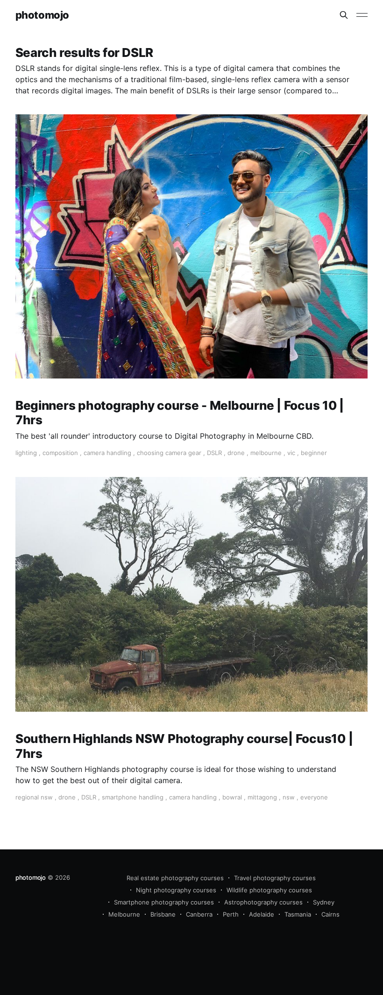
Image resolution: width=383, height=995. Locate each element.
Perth (231, 914)
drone (236, 452)
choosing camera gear (169, 452)
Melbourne (124, 914)
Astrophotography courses (263, 902)
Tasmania (297, 914)
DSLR (214, 452)
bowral (232, 797)
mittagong (262, 797)
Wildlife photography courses (269, 890)
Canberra (199, 914)
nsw (289, 797)
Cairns (330, 914)
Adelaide (261, 914)
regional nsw (34, 797)
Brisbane (163, 914)
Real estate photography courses (175, 878)
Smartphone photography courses (164, 902)
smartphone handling (132, 797)
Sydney (323, 902)
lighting (26, 452)
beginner (314, 452)
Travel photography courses (275, 878)
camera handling (107, 452)
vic (291, 452)
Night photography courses (176, 890)
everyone (314, 797)
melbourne (266, 452)
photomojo (42, 15)
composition (60, 452)
